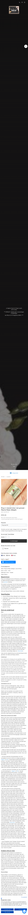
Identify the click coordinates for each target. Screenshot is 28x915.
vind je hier (12, 822)
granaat (5, 582)
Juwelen (8, 476)
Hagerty (3, 759)
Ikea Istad (20, 651)
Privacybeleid (24, 897)
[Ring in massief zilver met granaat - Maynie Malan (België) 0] (14, 492)
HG (7, 759)
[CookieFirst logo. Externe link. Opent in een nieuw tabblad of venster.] (1, 898)
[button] (5, 548)
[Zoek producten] (26, 46)
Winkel (3, 476)
